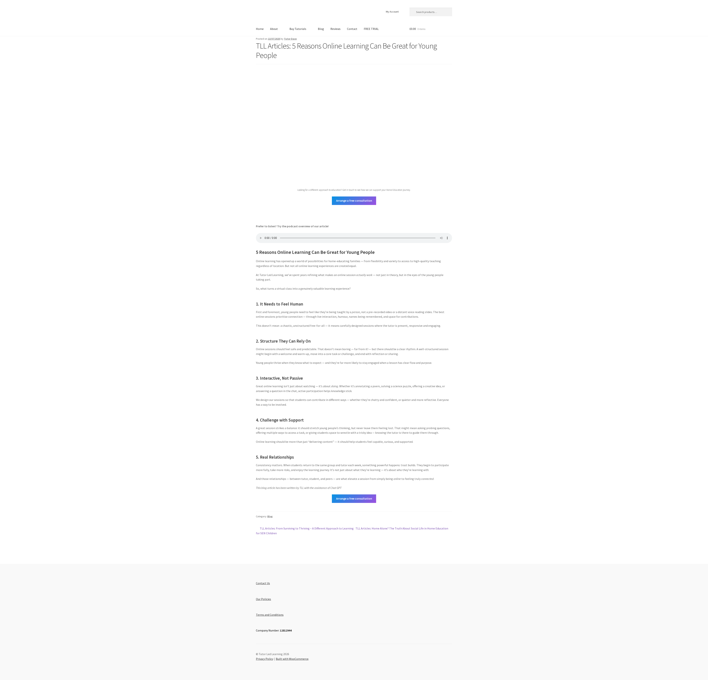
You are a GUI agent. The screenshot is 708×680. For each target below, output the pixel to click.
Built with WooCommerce (292, 659)
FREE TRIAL (371, 29)
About (274, 29)
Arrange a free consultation (354, 200)
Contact (352, 29)
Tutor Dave (290, 38)
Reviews (335, 29)
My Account (392, 11)
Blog (321, 29)
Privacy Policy (264, 659)
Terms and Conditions (270, 615)
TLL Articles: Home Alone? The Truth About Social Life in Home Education (401, 528)
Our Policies (263, 599)
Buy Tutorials (297, 29)
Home (260, 29)
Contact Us (263, 583)
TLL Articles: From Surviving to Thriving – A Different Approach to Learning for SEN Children (305, 530)
